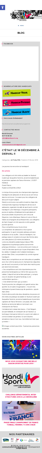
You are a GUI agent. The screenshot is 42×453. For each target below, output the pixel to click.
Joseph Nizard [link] (21, 448)
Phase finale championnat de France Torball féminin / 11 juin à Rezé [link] (21, 424)
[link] (2, 7)
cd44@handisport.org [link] (10, 138)
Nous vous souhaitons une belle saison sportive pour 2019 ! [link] (21, 362)
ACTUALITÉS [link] (15, 160)
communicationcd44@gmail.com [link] (14, 144)
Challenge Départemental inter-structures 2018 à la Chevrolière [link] (21, 396)
